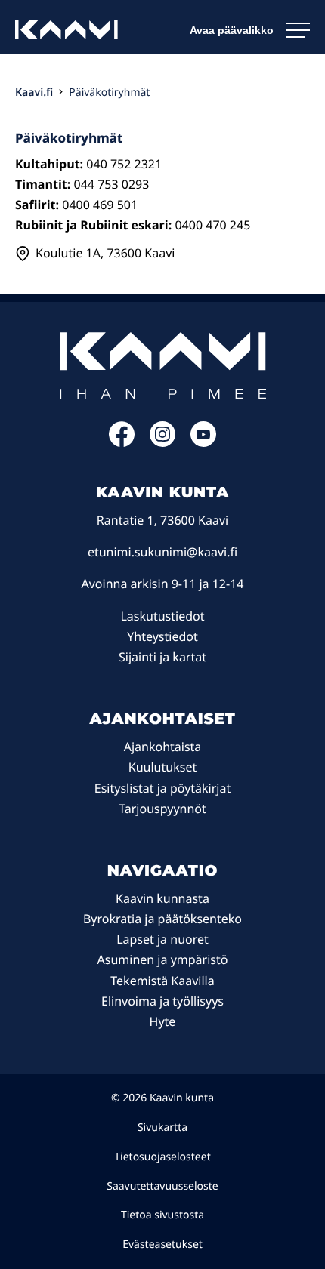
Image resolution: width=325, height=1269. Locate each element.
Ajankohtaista (163, 746)
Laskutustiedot (162, 616)
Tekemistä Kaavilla (162, 980)
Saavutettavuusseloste (162, 1186)
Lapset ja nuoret (162, 939)
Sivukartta (162, 1127)
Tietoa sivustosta (162, 1215)
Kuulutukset (162, 767)
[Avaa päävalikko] (250, 30)
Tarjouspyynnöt (162, 808)
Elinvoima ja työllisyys (162, 1001)
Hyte (163, 1021)
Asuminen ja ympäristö (163, 959)
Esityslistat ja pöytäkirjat (162, 788)
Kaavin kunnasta (162, 898)
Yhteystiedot (162, 636)
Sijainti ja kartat (162, 656)
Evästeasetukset (162, 1244)
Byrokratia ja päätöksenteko (162, 918)
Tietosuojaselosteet (162, 1157)
